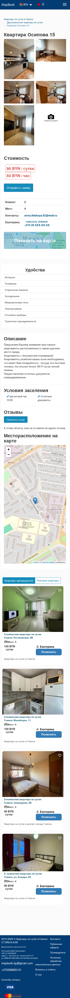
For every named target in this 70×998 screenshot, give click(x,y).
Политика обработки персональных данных (48, 961)
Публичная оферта (56, 945)
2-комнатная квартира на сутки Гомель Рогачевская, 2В (22, 635)
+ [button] (8, 449)
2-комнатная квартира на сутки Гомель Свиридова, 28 (22, 800)
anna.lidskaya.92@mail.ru (40, 215)
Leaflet (35, 562)
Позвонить (48, 652)
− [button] (8, 454)
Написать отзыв (15, 419)
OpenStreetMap (48, 562)
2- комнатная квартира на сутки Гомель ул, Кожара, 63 (23, 875)
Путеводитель (58, 952)
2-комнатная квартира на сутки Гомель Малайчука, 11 (22, 718)
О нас (38, 974)
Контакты (55, 938)
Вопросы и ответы (45, 969)
